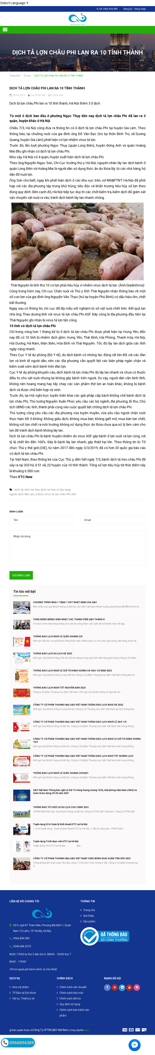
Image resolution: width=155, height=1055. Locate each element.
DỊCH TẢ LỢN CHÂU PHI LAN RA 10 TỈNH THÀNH (47, 88)
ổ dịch (39, 494)
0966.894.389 (110, 9)
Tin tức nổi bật (24, 591)
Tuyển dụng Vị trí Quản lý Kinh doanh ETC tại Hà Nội (60, 824)
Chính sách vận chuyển (73, 987)
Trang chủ (89, 910)
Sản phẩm (89, 921)
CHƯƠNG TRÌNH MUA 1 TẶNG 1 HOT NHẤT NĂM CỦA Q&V (65, 602)
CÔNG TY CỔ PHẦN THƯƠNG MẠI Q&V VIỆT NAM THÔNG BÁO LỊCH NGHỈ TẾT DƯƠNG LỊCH (83, 756)
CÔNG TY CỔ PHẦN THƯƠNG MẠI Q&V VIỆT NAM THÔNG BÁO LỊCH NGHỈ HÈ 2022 (78, 704)
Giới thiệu (88, 915)
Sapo (86, 1030)
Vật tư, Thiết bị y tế (23, 998)
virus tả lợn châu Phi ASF (60, 494)
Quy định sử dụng (70, 1004)
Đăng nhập (140, 9)
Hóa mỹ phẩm (20, 987)
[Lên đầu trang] (147, 1033)
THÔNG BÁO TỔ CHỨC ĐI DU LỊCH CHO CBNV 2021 (61, 807)
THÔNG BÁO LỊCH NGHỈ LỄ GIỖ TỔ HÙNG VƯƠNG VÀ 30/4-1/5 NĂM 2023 (72, 670)
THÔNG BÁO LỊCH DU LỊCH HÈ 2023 (52, 653)
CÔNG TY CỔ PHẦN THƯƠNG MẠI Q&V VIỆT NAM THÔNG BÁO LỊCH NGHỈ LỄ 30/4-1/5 (79, 722)
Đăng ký (127, 9)
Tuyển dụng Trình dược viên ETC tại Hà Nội (55, 841)
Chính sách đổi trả (70, 998)
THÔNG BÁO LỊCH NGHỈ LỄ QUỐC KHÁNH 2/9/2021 (60, 773)
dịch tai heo (32, 489)
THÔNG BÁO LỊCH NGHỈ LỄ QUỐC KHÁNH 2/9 (57, 636)
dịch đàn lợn (26, 494)
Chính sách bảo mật (71, 992)
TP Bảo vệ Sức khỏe (24, 992)
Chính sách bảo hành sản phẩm (74, 1012)
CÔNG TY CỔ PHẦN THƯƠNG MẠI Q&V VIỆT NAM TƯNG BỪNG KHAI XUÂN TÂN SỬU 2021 (82, 858)
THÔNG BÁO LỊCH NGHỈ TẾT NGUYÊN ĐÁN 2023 (59, 687)
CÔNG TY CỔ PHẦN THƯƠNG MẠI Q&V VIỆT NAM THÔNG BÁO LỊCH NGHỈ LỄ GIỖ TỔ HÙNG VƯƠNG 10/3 (87, 740)
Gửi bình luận (21, 575)
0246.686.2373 (22, 946)
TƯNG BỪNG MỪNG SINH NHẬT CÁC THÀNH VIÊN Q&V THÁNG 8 (69, 619)
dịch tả (19, 489)
